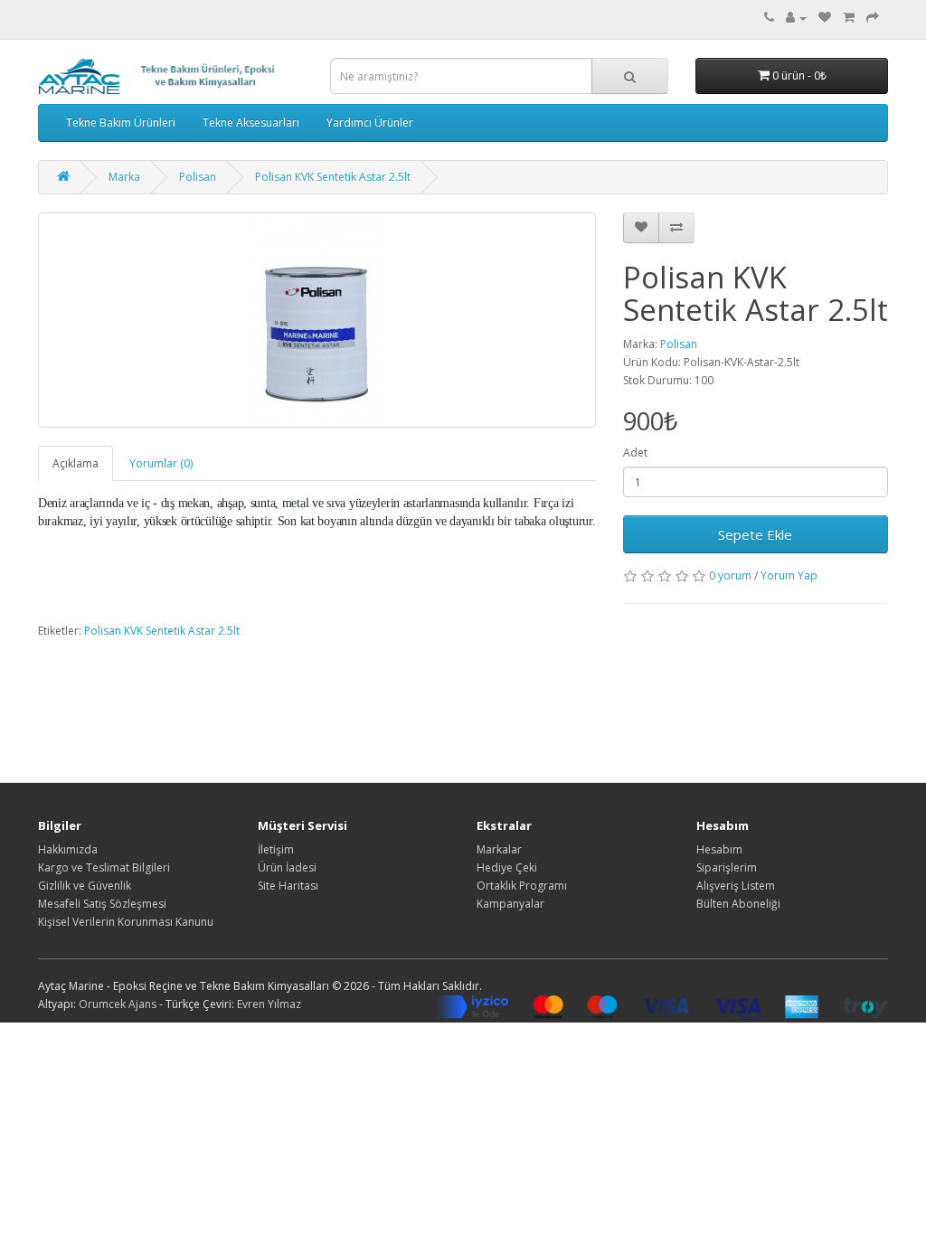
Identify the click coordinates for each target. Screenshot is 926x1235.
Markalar (499, 849)
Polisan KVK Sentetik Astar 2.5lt (333, 176)
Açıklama (75, 463)
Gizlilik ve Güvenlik (84, 885)
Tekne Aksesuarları (251, 122)
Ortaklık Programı (522, 885)
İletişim (276, 849)
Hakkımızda (68, 849)
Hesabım (719, 849)
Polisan (197, 176)
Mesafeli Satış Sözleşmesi (102, 903)
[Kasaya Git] (872, 17)
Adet (635, 452)
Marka (124, 176)
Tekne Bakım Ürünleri (120, 122)
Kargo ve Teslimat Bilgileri (104, 867)
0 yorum (730, 575)
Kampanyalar (510, 903)
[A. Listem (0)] (824, 17)
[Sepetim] (849, 17)
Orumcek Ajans (117, 1004)
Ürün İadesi (287, 867)
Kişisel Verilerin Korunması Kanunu (125, 921)
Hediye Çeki (507, 867)
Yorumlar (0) (161, 463)
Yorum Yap (789, 575)
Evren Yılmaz (269, 1004)
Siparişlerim (726, 867)
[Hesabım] (796, 17)
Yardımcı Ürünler (369, 122)
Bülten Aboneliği (738, 903)
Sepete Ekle (755, 534)
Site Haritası (288, 885)
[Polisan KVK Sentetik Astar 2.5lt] (317, 320)
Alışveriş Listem (735, 885)
